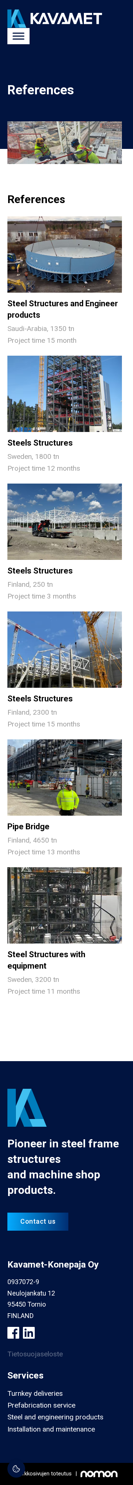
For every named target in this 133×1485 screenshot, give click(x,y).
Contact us (37, 1221)
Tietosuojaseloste (35, 1354)
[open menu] (18, 36)
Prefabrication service (41, 1405)
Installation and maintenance (51, 1429)
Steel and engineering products (55, 1417)
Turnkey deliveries (35, 1393)
